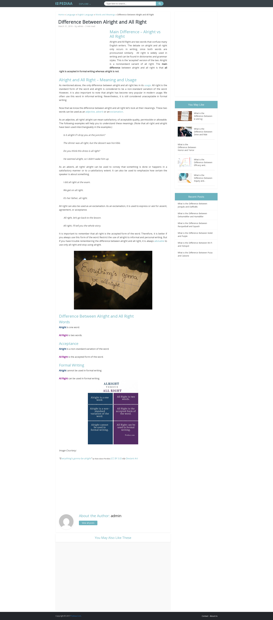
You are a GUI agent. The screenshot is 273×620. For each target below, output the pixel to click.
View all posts (88, 523)
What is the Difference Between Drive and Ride (203, 131)
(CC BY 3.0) (116, 458)
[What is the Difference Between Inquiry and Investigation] (186, 178)
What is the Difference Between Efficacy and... (203, 162)
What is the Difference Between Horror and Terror (187, 147)
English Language (85, 14)
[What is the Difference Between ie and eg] (186, 116)
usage (147, 85)
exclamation (116, 111)
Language (70, 14)
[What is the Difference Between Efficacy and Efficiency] (186, 162)
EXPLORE (84, 4)
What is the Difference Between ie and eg (203, 116)
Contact (205, 616)
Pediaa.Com (76, 616)
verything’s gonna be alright (76, 458)
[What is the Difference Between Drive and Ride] (186, 132)
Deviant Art (132, 458)
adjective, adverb (94, 111)
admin (80, 26)
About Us (214, 616)
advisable (159, 241)
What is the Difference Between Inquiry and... (203, 178)
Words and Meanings (105, 14)
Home (61, 14)
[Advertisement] (84, 49)
